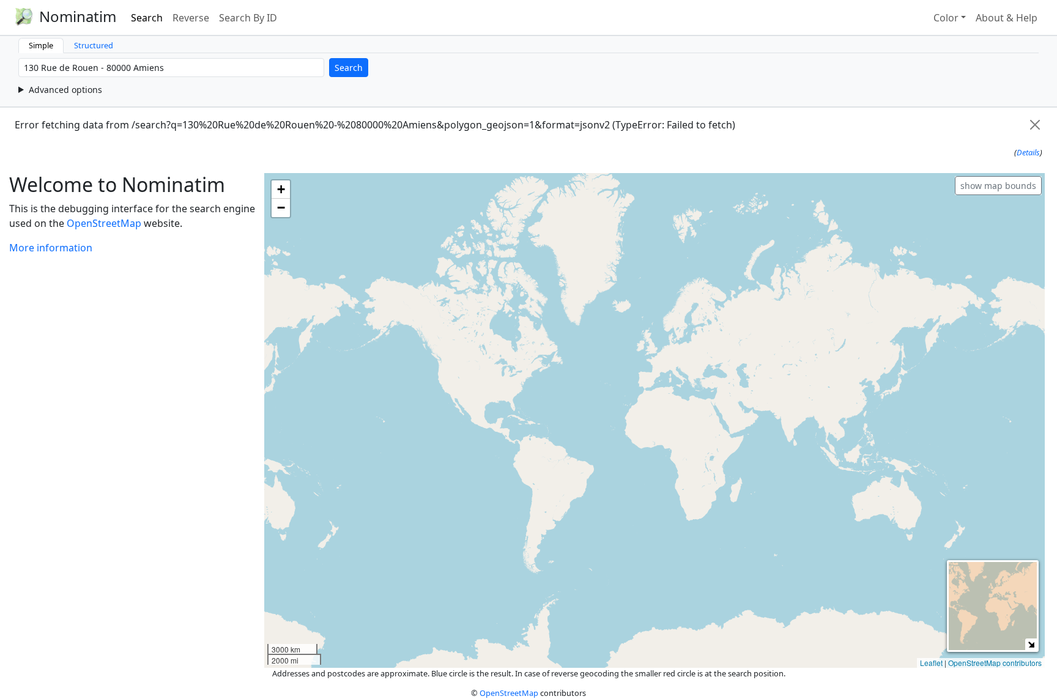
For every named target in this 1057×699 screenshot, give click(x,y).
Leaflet (931, 662)
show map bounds (998, 185)
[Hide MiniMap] (1031, 644)
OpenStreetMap (104, 223)
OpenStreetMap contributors (995, 662)
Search (147, 17)
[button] (281, 189)
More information (50, 247)
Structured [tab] (93, 45)
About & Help (1006, 17)
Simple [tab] (41, 45)
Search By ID (248, 17)
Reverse (190, 17)
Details (1028, 152)
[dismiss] (1035, 124)
